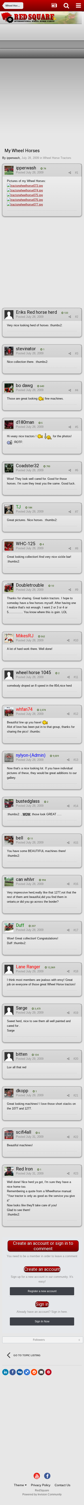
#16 (75, 884)
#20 (75, 1058)
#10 (75, 640)
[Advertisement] (42, 103)
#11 (76, 677)
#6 (76, 470)
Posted (29, 172)
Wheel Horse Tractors (57, 158)
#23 (75, 1173)
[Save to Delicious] (27, 1372)
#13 (75, 759)
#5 (76, 427)
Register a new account (42, 1291)
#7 (76, 511)
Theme (19, 1485)
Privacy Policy (40, 1485)
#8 (76, 548)
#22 (75, 1137)
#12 (75, 714)
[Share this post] (70, 172)
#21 (75, 1095)
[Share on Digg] (20, 1372)
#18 (75, 971)
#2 (76, 316)
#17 (75, 930)
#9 (76, 589)
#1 (76, 172)
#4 (76, 390)
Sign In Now (42, 1321)
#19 (75, 1012)
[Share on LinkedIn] (5, 1372)
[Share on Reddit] (34, 1372)
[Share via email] (41, 1372)
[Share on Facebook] (12, 1372)
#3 (76, 353)
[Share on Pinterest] (48, 1372)
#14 (75, 806)
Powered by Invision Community (42, 1494)
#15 (75, 842)
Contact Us (62, 1485)
